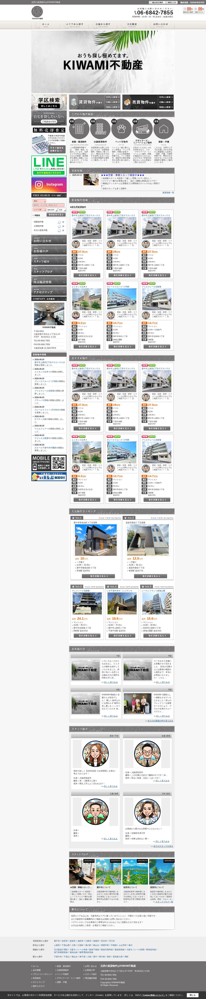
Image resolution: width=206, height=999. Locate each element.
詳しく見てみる (111, 682)
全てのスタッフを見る (163, 846)
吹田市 (65, 941)
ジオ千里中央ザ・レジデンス (119, 591)
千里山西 (66, 945)
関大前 (102, 957)
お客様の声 (90, 970)
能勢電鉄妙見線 (86, 952)
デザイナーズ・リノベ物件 (69, 978)
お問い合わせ (91, 966)
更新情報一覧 (168, 192)
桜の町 (88, 945)
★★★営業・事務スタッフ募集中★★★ (122, 175)
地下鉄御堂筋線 (61, 952)
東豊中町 (105, 945)
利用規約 (37, 978)
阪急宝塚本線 (107, 949)
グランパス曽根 (41, 400)
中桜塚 (114, 945)
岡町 (126, 957)
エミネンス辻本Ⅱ (79, 287)
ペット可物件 (63, 974)
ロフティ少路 (40, 419)
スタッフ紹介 (91, 974)
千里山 (67, 957)
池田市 (80, 941)
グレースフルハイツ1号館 (118, 287)
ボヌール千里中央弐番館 (45, 448)
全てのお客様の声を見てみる (160, 721)
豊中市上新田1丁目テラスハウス (86, 215)
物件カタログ (39, 986)
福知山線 (74, 952)
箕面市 (73, 941)
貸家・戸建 (62, 982)
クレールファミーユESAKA (47, 410)
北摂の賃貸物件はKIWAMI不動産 (118, 966)
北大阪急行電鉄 (61, 949)
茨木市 (104, 941)
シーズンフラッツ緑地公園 (153, 591)
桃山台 (96, 945)
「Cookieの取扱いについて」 (153, 995)
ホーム (36, 966)
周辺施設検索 (91, 978)
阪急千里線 (94, 949)
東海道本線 (151, 949)
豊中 (95, 957)
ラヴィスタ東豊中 (42, 438)
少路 (74, 945)
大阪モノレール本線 (78, 949)
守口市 (112, 941)
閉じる (193, 995)
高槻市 (96, 941)
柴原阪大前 (118, 957)
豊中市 (57, 941)
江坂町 (80, 945)
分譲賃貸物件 (63, 970)
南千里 (82, 957)
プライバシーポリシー (42, 974)
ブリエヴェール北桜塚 (151, 287)
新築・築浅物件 (64, 966)
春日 (130, 945)
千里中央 (58, 957)
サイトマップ (39, 982)
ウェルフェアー (41, 429)
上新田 (57, 945)
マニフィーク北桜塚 (81, 591)
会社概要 (37, 970)
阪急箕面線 (120, 949)
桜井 (109, 957)
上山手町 (123, 945)
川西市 (88, 941)
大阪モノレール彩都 (135, 949)
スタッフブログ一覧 (164, 902)
